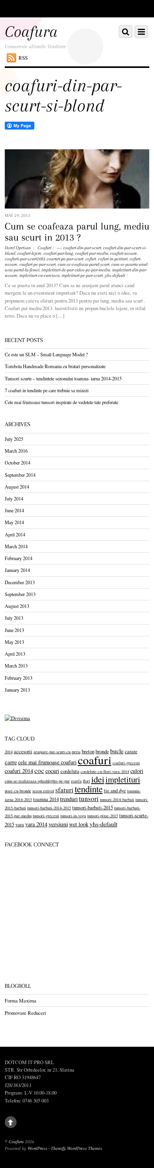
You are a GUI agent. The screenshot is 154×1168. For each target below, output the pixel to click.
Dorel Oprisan (18, 247)
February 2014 (18, 558)
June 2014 (14, 510)
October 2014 (17, 462)
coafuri (94, 759)
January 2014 (17, 570)
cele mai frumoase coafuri (47, 762)
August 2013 (17, 606)
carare (131, 751)
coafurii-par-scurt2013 (25, 258)
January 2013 (17, 690)
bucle (117, 751)
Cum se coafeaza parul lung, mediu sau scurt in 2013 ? (77, 232)
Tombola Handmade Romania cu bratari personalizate (55, 366)
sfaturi (64, 789)
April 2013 (15, 654)
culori (136, 771)
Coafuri (44, 247)
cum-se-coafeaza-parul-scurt (83, 264)
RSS (23, 57)
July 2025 (14, 439)
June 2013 (14, 630)
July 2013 (14, 618)
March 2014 (16, 546)
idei (97, 779)
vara (19, 824)
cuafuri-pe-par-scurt (37, 264)
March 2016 (16, 451)
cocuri (52, 771)
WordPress (37, 1148)
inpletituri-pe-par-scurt (82, 275)
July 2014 (14, 498)
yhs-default (115, 275)
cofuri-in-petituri (113, 258)
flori (86, 781)
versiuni (58, 824)
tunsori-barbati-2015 (92, 807)
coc (39, 770)
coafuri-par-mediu (91, 253)
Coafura (16, 1141)
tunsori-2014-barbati (117, 799)
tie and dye (115, 790)
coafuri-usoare (123, 253)
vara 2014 (36, 824)
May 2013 (14, 642)
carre (11, 762)
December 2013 (20, 582)
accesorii (23, 751)
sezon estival (43, 791)
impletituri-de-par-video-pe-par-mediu (75, 270)
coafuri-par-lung (58, 253)
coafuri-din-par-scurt (82, 247)
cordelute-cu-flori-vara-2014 (105, 771)
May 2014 (14, 522)
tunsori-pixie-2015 (102, 815)
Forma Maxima (20, 1000)
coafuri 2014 (19, 771)
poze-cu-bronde (18, 791)
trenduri (69, 799)
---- (58, 247)
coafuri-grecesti (126, 763)
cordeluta (69, 771)
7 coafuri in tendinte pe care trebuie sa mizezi (46, 390)
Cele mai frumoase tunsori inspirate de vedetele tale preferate (61, 402)
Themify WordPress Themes (76, 1148)
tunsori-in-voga (73, 815)
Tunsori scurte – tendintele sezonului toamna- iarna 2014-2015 (63, 378)
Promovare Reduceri (25, 1012)
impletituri (122, 779)
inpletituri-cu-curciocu (39, 275)
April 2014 (15, 534)
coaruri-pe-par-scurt (65, 258)
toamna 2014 (46, 799)
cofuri (90, 258)
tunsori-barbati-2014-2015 (49, 808)
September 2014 (20, 475)
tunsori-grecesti (46, 815)
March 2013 (16, 665)
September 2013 (20, 594)
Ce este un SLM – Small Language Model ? (46, 354)
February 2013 (18, 678)
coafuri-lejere (29, 253)
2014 (9, 751)
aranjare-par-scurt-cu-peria (57, 751)
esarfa (76, 781)
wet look (78, 824)
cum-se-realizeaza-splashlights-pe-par (37, 781)
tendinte (89, 789)
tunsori (89, 798)
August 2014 (17, 486)
